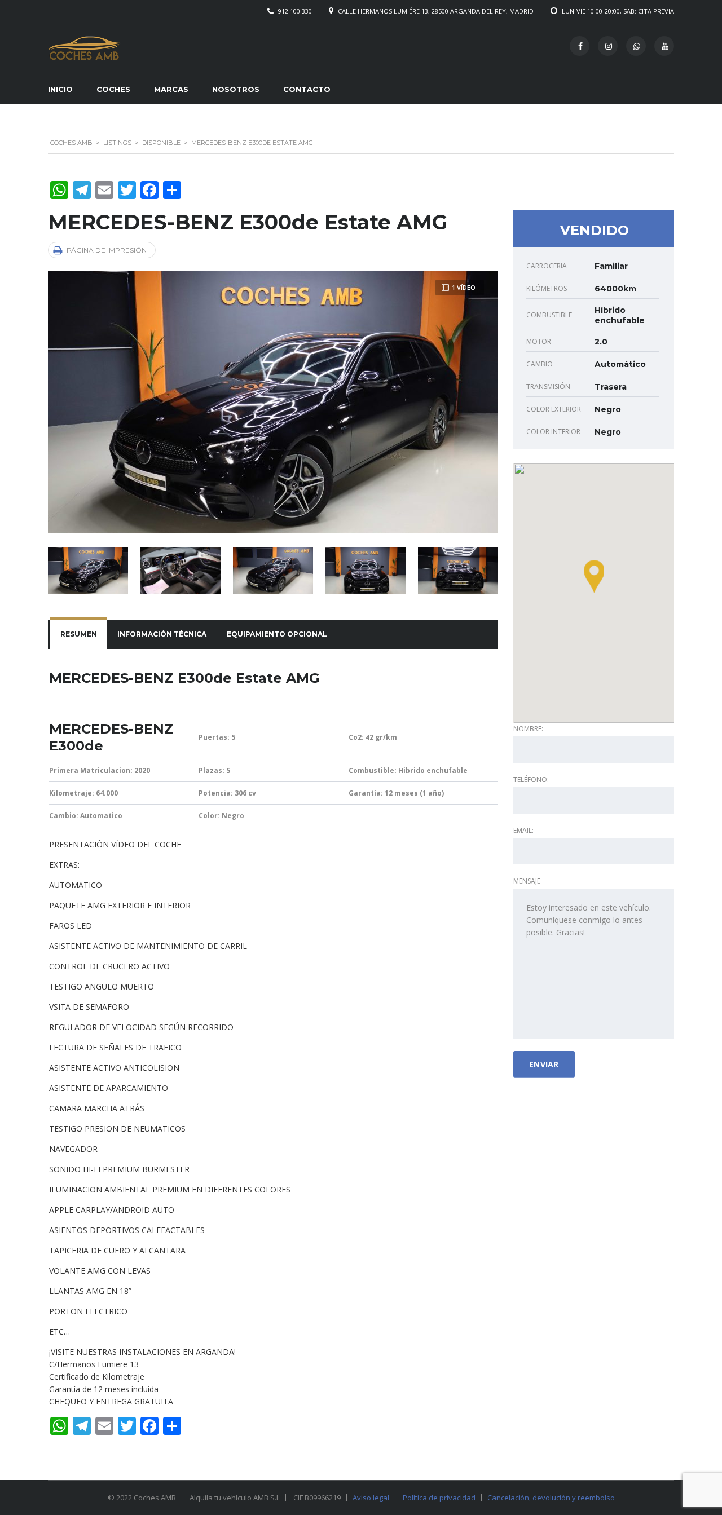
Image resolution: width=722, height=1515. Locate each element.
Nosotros (235, 89)
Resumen (78, 634)
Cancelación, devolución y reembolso (551, 1497)
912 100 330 (295, 11)
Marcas (171, 89)
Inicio (60, 89)
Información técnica (161, 634)
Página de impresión (107, 250)
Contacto (307, 89)
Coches (113, 89)
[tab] (78, 634)
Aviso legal (371, 1497)
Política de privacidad (439, 1497)
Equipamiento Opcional (277, 634)
